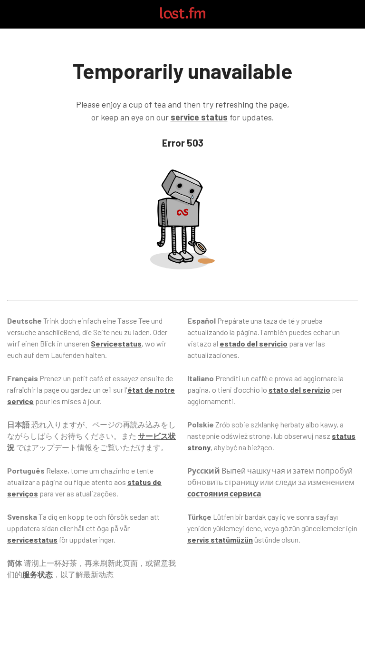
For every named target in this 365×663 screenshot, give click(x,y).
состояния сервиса (224, 493)
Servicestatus (116, 343)
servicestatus (32, 539)
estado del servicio (254, 343)
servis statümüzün (220, 539)
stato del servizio (299, 389)
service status (199, 117)
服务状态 (37, 574)
